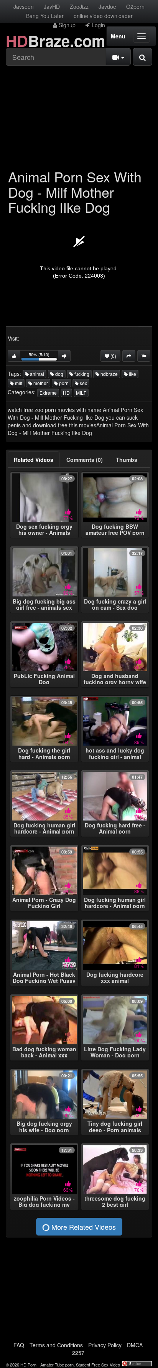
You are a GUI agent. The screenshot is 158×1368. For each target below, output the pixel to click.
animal (36, 374)
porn (63, 383)
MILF (81, 392)
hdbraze (108, 374)
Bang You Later (45, 16)
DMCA (135, 1345)
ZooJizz (79, 6)
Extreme (48, 392)
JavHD (52, 6)
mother (40, 383)
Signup (66, 25)
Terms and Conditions (56, 1345)
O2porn (135, 6)
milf (18, 383)
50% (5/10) (43, 356)
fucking (81, 374)
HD (66, 392)
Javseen (23, 6)
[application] (79, 272)
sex (83, 383)
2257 (78, 1352)
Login (97, 25)
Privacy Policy (105, 1345)
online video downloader (103, 16)
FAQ (18, 1345)
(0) (112, 355)
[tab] (33, 460)
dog (58, 374)
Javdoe (107, 6)
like (132, 374)
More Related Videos (82, 1227)
